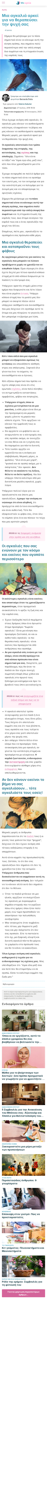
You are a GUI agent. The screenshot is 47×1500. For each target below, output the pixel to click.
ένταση (24, 293)
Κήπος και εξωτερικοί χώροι (14, 1279)
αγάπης (25, 152)
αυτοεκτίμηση (17, 762)
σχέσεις (16, 389)
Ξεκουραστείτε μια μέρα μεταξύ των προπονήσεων (21, 1148)
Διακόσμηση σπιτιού (10, 1033)
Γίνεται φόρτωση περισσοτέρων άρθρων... (24, 1293)
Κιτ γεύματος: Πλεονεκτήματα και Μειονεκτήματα (23, 1249)
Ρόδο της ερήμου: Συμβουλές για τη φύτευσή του (22, 1283)
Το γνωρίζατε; (8, 1245)
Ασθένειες (6, 1211)
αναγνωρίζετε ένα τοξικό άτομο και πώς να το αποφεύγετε (27, 700)
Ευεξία (5, 1070)
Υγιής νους (6, 1178)
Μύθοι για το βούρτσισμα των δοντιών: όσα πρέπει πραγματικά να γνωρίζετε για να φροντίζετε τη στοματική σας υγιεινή (23, 1076)
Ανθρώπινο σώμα (9, 1144)
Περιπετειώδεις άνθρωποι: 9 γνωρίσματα (19, 1182)
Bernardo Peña (26, 99)
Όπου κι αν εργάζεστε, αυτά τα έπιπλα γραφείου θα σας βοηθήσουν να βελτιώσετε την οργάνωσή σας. (21, 1039)
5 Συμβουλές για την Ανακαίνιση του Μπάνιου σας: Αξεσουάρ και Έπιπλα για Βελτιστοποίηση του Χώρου (22, 1112)
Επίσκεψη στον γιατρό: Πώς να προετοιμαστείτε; (21, 1216)
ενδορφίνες (11, 769)
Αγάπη (4, 10)
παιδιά (30, 836)
